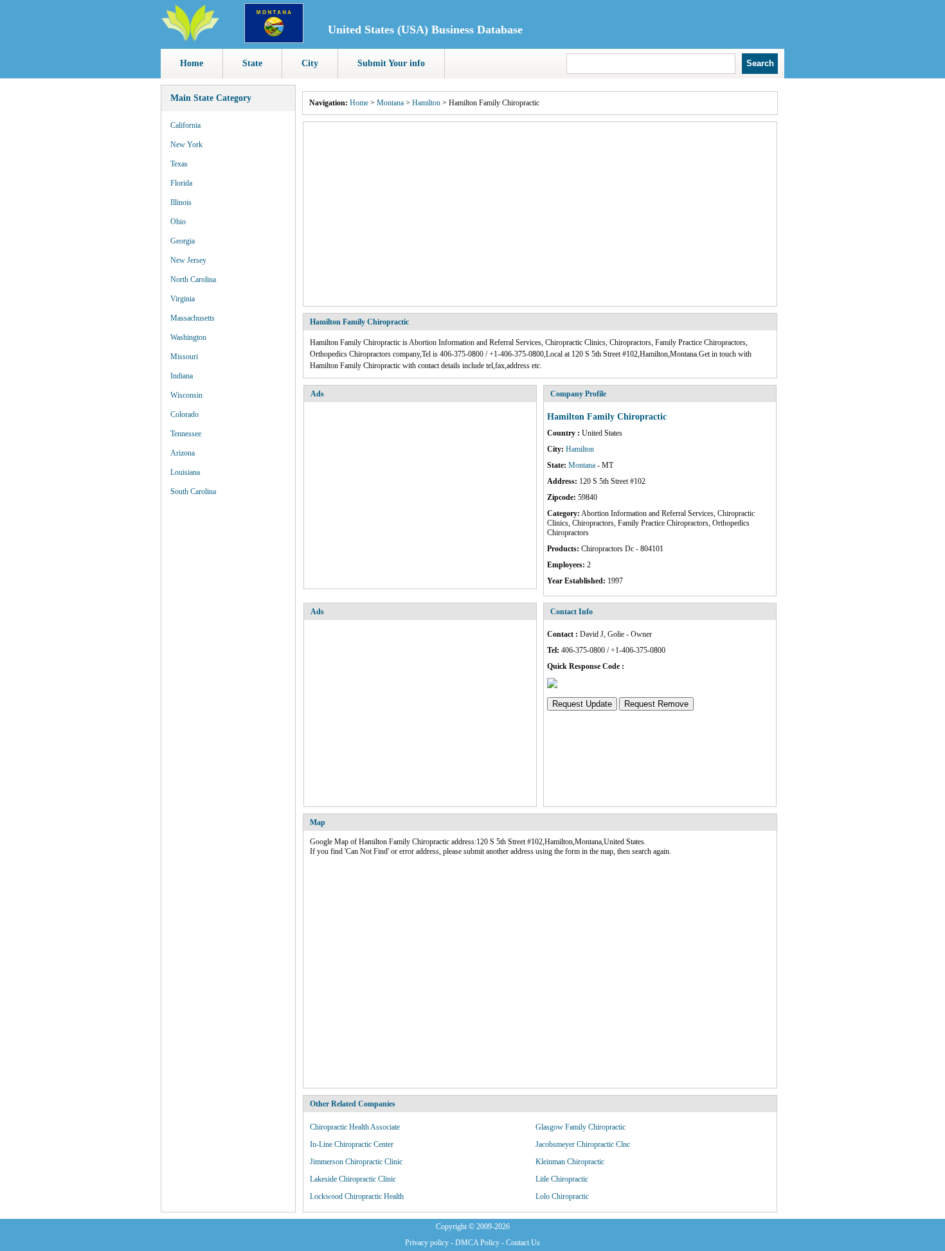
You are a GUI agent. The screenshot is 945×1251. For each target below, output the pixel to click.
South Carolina (193, 491)
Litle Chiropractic (562, 1179)
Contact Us (523, 1242)
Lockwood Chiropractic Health (357, 1196)
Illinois (181, 202)
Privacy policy (427, 1242)
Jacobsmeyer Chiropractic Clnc (583, 1144)
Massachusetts (192, 318)
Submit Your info (391, 63)
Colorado (184, 414)
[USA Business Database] (190, 39)
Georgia (182, 240)
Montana (390, 102)
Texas (179, 163)
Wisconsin (186, 395)
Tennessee (185, 433)
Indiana (181, 375)
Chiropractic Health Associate (355, 1126)
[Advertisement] (540, 214)
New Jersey (188, 260)
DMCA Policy (477, 1242)
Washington (188, 337)
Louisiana (185, 472)
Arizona (182, 452)
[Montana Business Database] (273, 40)
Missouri (184, 356)
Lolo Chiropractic (562, 1196)
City (310, 63)
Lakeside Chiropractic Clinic (353, 1179)
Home (191, 63)
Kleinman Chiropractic (570, 1161)
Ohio (178, 221)
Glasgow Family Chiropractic (581, 1126)
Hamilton (426, 102)
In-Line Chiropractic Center (351, 1144)
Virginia (182, 298)
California (185, 125)
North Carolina (193, 279)
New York (186, 144)
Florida (181, 183)
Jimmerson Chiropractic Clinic (356, 1161)
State (252, 63)
